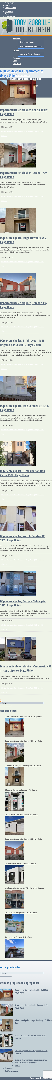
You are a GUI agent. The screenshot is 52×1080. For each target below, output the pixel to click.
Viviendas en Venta (20, 75)
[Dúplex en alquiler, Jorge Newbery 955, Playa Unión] (6, 1025)
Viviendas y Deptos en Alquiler (25, 78)
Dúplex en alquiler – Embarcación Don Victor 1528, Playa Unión (22, 473)
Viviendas (17, 38)
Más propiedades (8, 710)
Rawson (8, 5)
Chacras (16, 60)
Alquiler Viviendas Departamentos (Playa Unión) (18, 131)
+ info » (4, 136)
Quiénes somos (10, 7)
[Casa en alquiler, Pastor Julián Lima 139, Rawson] (6, 1055)
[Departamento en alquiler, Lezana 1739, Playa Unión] (6, 1010)
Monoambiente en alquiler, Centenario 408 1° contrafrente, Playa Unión (25, 668)
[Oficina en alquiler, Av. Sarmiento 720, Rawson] (6, 1040)
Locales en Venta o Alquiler (29, 54)
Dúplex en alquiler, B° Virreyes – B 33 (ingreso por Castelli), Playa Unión (22, 342)
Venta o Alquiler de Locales (26, 1062)
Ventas (17, 1065)
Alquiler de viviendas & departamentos (31, 1060)
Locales (16, 50)
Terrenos (16, 58)
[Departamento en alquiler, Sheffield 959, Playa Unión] (6, 995)
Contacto (17, 63)
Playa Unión (9, 3)
